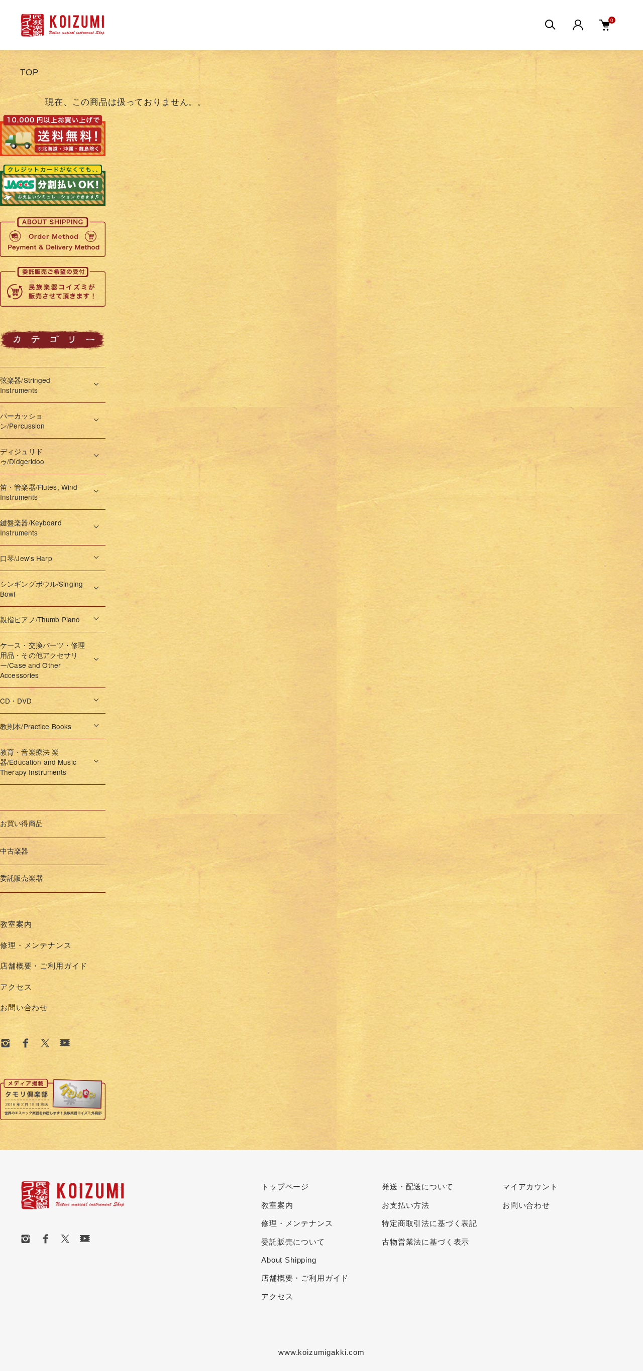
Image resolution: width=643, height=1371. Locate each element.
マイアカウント (530, 1186)
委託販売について (293, 1242)
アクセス (16, 987)
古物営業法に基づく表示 (425, 1242)
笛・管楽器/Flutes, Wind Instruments (38, 492)
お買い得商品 (21, 824)
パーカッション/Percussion (22, 420)
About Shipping (288, 1260)
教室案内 (16, 924)
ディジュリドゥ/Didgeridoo (22, 456)
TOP (29, 72)
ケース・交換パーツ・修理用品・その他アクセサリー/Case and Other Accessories (42, 660)
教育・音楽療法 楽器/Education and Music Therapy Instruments (38, 762)
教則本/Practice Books (35, 726)
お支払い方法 (406, 1205)
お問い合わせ (24, 1007)
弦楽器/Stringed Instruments (25, 385)
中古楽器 (14, 851)
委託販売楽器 (21, 878)
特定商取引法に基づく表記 (429, 1223)
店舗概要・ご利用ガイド (43, 966)
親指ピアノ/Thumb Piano (40, 619)
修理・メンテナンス (36, 945)
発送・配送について (418, 1186)
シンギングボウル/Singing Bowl (41, 589)
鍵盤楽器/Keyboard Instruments (31, 527)
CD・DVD (16, 701)
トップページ (285, 1186)
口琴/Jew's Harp (26, 558)
